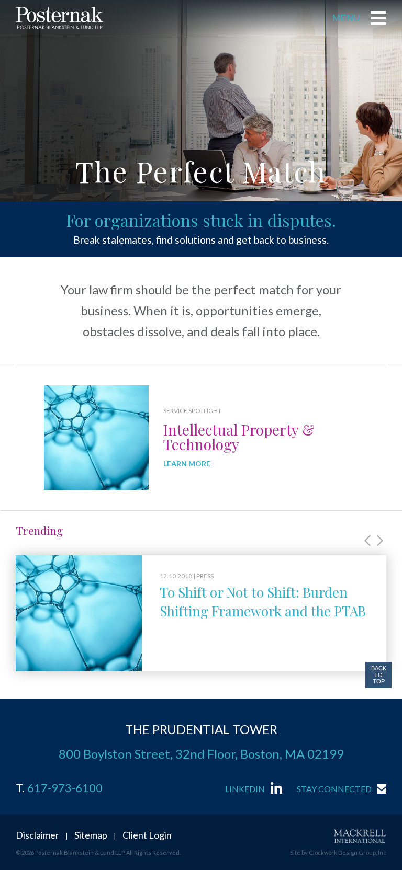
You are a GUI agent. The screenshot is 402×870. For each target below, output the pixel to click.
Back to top (378, 674)
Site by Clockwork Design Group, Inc (338, 852)
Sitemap (90, 835)
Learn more (186, 463)
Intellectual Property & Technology (239, 437)
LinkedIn (245, 789)
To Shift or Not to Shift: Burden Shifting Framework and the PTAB (263, 601)
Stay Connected (334, 789)
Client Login (147, 835)
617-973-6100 (65, 788)
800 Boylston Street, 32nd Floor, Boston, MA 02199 (201, 753)
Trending (39, 530)
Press (205, 576)
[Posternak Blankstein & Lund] (59, 18)
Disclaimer (37, 835)
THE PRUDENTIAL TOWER (201, 729)
